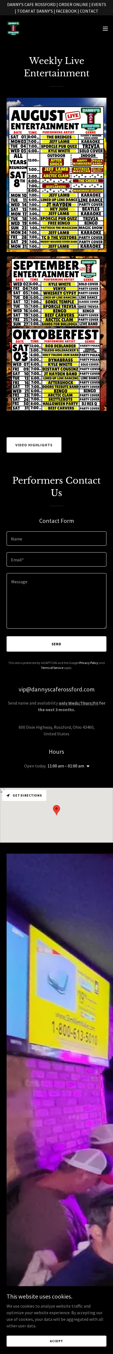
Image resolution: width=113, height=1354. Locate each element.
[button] (105, 28)
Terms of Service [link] (52, 668)
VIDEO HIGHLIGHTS (34, 444)
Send (57, 643)
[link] (13, 29)
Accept (56, 1341)
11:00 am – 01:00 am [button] (65, 766)
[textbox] (56, 538)
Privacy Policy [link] (88, 663)
